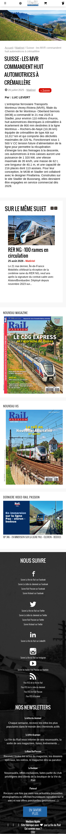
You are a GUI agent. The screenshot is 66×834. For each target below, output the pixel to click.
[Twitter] (33, 606)
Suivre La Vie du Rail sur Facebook (33, 579)
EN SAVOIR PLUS (35, 811)
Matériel (19, 47)
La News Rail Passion (33, 751)
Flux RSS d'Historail (33, 696)
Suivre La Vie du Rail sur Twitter (33, 610)
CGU (33, 832)
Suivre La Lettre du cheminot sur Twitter (33, 615)
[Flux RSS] (33, 678)
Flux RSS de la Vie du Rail (33, 682)
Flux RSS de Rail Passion (33, 691)
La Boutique (33, 768)
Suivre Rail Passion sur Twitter (33, 619)
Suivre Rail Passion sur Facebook (33, 588)
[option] (31, 251)
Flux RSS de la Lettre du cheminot (33, 687)
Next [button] (55, 208)
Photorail (33, 788)
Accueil (9, 47)
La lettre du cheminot (33, 718)
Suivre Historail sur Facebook (33, 593)
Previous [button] (52, 208)
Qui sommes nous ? (33, 828)
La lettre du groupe (33, 734)
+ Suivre (45, 90)
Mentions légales (33, 821)
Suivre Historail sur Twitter (33, 624)
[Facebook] (33, 575)
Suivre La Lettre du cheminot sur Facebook (33, 584)
